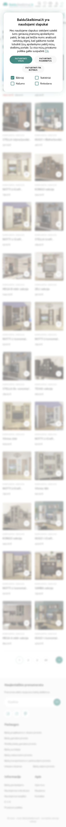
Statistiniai (45, 78)
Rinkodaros (46, 84)
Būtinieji (20, 78)
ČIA (47, 51)
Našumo (20, 84)
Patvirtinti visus (21, 60)
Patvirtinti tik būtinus (33, 69)
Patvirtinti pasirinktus (45, 60)
